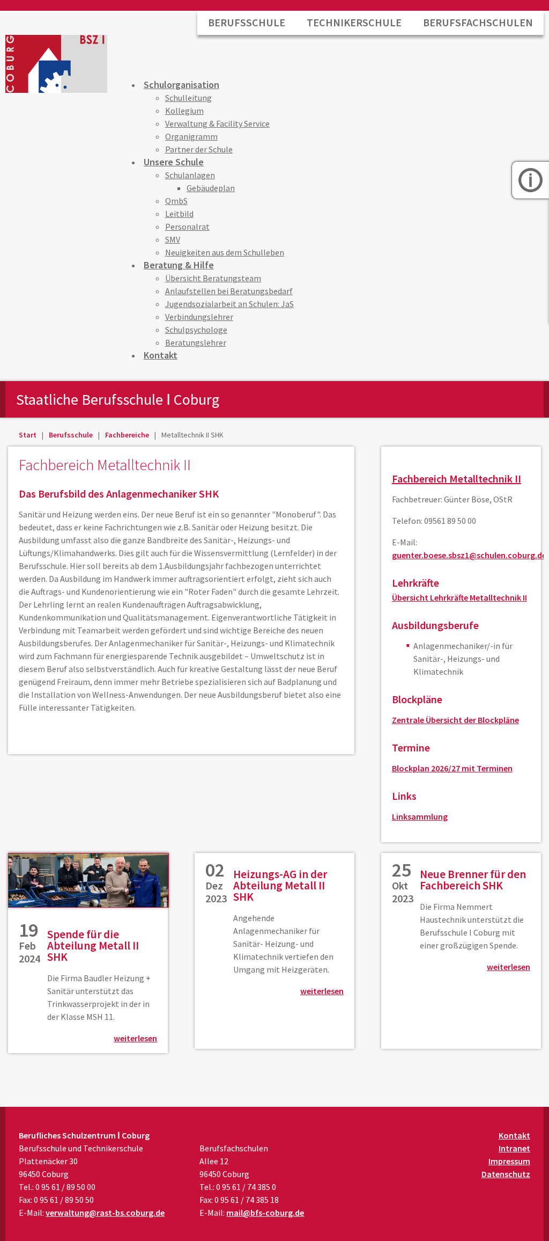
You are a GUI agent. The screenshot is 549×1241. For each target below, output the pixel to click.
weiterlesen (135, 1038)
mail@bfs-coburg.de (265, 1212)
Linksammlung (420, 816)
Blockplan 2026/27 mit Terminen (452, 768)
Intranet (514, 1148)
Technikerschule (354, 22)
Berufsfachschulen (478, 22)
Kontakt (514, 1135)
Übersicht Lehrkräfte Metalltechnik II (459, 597)
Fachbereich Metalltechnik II (456, 478)
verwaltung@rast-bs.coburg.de (105, 1212)
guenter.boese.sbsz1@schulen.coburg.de (469, 555)
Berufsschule (246, 22)
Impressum (509, 1161)
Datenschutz (505, 1174)
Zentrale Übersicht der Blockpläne (455, 719)
